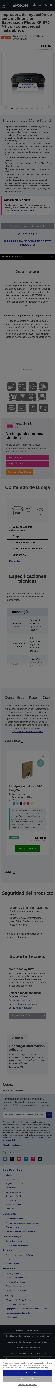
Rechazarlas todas (28, 1379)
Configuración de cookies (27, 1385)
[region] (27, 1373)
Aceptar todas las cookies (27, 1373)
